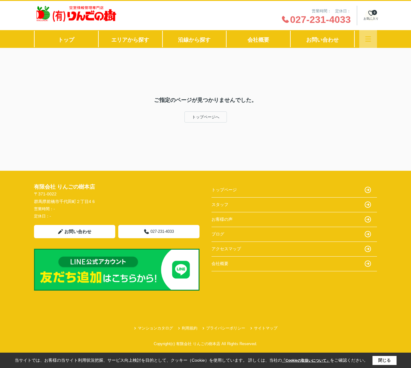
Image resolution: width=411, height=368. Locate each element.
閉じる (384, 360)
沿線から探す (194, 40)
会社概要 (258, 40)
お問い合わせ (322, 40)
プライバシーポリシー (225, 328)
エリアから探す (130, 40)
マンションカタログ (155, 328)
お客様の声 (222, 219)
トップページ (224, 189)
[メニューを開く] (368, 39)
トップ (66, 40)
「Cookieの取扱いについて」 (306, 360)
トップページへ (205, 117)
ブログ (218, 234)
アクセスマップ (226, 248)
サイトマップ (265, 328)
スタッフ (220, 204)
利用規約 (189, 328)
